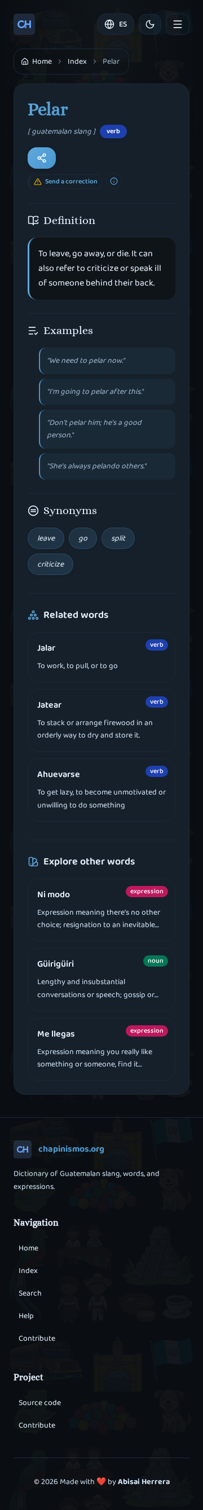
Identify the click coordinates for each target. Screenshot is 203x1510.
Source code (40, 1403)
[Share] (42, 158)
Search (30, 1293)
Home (28, 1248)
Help (26, 1316)
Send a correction (71, 181)
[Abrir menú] (177, 24)
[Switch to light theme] (150, 24)
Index (77, 61)
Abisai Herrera (144, 1482)
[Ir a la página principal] (24, 24)
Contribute (37, 1338)
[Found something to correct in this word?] (114, 181)
